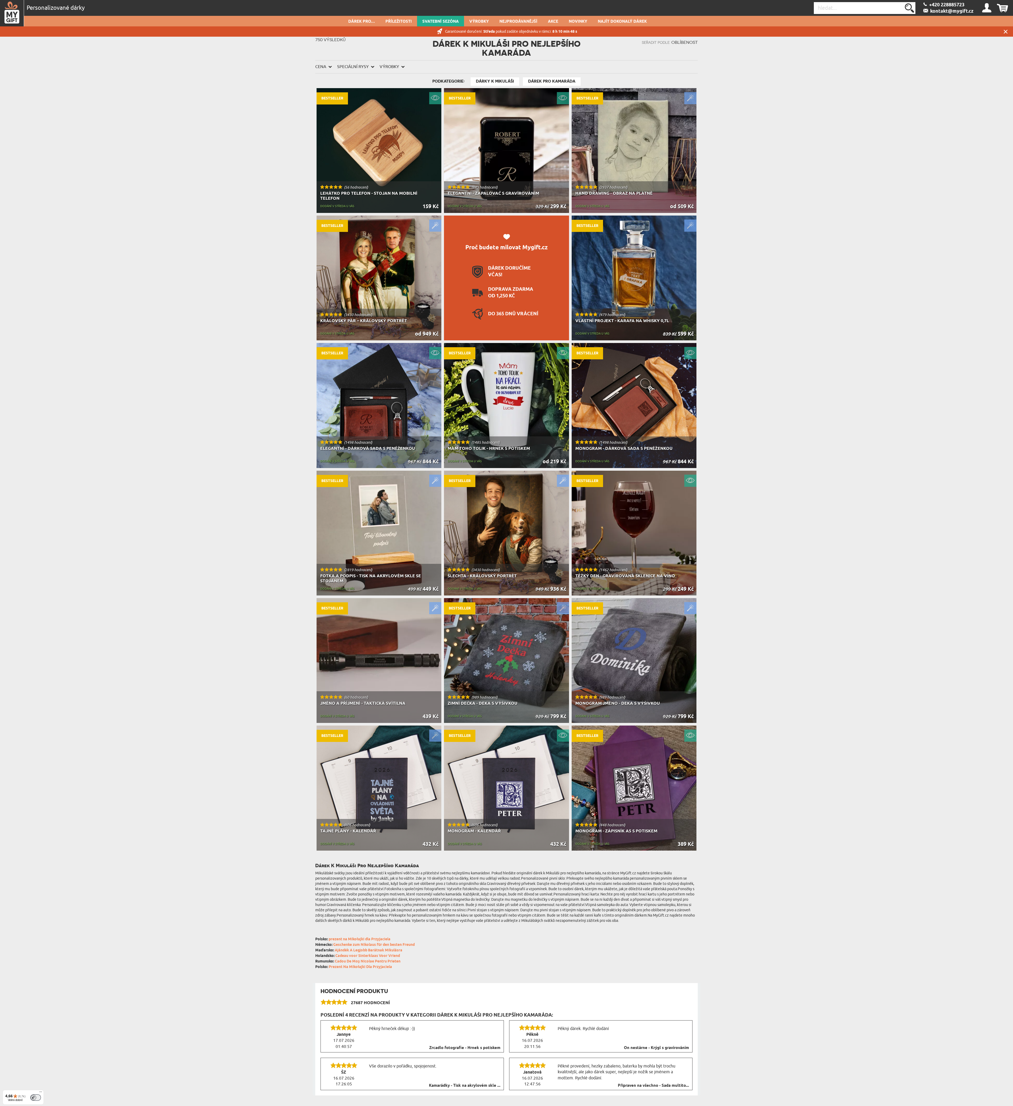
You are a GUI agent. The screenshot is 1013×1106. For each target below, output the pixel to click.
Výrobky (479, 21)
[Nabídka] (40, 1093)
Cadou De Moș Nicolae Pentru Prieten (367, 961)
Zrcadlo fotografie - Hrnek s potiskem (464, 1048)
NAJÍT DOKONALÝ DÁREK (622, 21)
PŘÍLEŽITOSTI (398, 21)
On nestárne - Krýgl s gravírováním (656, 1048)
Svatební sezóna (440, 21)
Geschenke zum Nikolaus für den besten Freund (374, 944)
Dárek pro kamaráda (551, 81)
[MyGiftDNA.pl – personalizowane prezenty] (12, 13)
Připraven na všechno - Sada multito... (653, 1085)
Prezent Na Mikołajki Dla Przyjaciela (360, 967)
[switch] (35, 1097)
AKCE (553, 21)
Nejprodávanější (518, 21)
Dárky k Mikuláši (495, 81)
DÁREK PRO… (361, 21)
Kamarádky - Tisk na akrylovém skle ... (464, 1085)
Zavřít (1005, 31)
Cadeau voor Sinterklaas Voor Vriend (367, 956)
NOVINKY (578, 21)
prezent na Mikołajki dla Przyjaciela (359, 939)
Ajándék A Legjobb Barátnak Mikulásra (368, 950)
